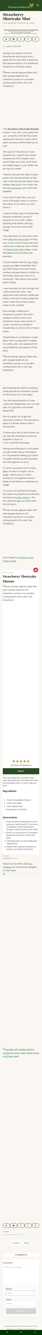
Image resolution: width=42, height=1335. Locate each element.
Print (21, 771)
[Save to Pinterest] (21, 39)
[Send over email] (6, 39)
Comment (8, 1263)
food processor (14, 188)
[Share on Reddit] (35, 1332)
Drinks (26, 1243)
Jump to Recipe (13, 46)
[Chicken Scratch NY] (21, 5)
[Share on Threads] (35, 39)
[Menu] (4, 5)
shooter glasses (22, 497)
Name (9, 1289)
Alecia (7, 1231)
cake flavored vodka (18, 239)
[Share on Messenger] (13, 39)
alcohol (16, 1243)
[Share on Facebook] (28, 39)
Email (8, 1299)
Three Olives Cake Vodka (17, 249)
